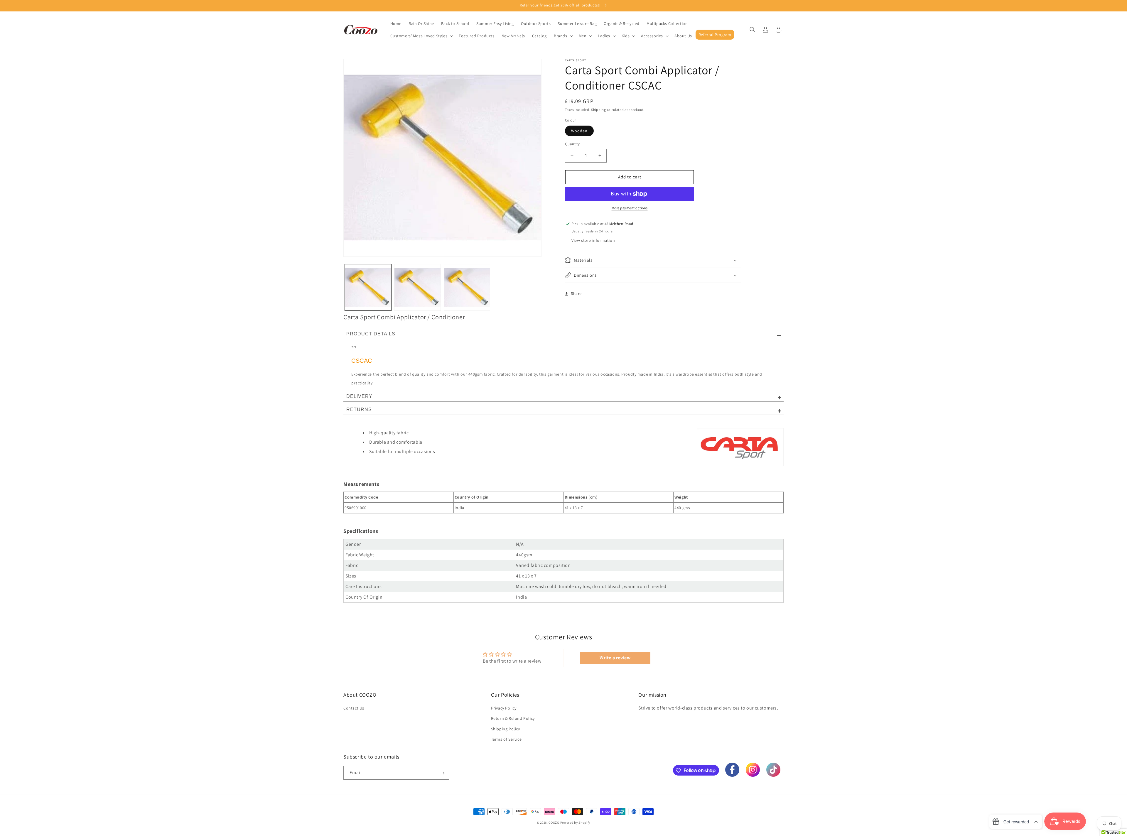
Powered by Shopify (575, 822)
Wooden (579, 131)
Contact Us (353, 708)
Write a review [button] (615, 658)
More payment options (630, 208)
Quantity (572, 143)
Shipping (598, 109)
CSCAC (361, 360)
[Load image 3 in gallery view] (467, 287)
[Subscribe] (442, 773)
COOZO (554, 822)
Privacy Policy (504, 708)
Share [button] (576, 293)
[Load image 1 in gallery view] (368, 287)
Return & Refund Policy (513, 718)
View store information (593, 240)
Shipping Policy (505, 729)
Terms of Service (506, 739)
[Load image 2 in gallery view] (417, 287)
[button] (421, 36)
